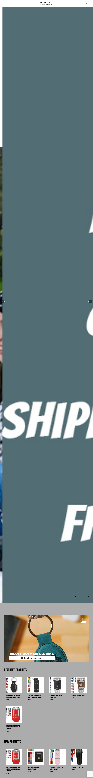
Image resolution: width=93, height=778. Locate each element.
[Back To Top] (88, 773)
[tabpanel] (46, 389)
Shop (8, 397)
